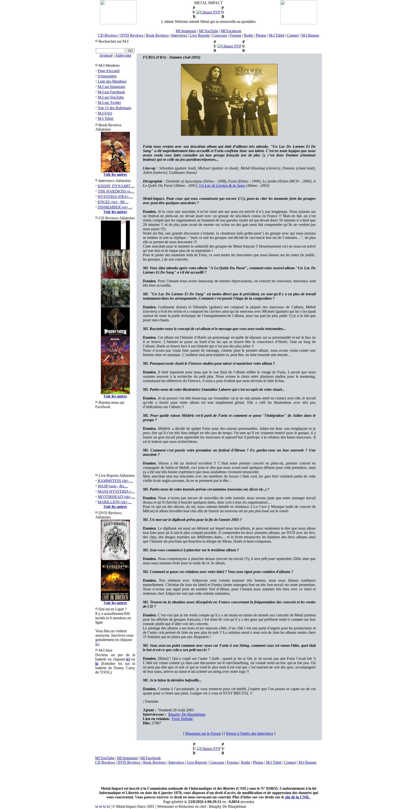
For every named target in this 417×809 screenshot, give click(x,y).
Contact (293, 35)
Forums (235, 35)
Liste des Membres (112, 81)
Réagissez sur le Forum (203, 733)
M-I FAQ (105, 113)
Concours (219, 35)
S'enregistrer (107, 76)
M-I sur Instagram (111, 87)
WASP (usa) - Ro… (113, 486)
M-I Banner (310, 35)
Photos (261, 35)
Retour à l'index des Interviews (249, 733)
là (96, 663)
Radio (248, 35)
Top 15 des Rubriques (114, 108)
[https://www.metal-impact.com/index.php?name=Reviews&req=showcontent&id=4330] (229, 46)
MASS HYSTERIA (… (116, 491)
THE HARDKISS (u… (116, 191)
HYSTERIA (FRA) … (115, 197)
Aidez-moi (123, 55)
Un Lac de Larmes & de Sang (222, 185)
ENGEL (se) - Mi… (113, 202)
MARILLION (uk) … (115, 502)
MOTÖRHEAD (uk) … (116, 497)
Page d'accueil (108, 71)
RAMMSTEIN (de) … (115, 481)
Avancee (106, 55)
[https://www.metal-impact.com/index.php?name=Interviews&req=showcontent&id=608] (208, 12)
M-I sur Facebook (111, 92)
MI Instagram (186, 31)
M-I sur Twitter (109, 103)
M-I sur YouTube (111, 97)
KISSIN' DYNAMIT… (116, 186)
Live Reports (200, 35)
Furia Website (182, 719)
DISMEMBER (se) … (115, 207)
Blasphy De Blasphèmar (186, 714)
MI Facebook (231, 31)
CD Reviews (108, 35)
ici (97, 644)
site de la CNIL (297, 797)
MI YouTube (208, 31)
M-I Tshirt (276, 35)
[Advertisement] (208, 775)
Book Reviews (157, 35)
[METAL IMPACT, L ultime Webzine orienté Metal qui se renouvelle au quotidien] (118, 23)
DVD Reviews (131, 35)
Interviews (179, 35)
